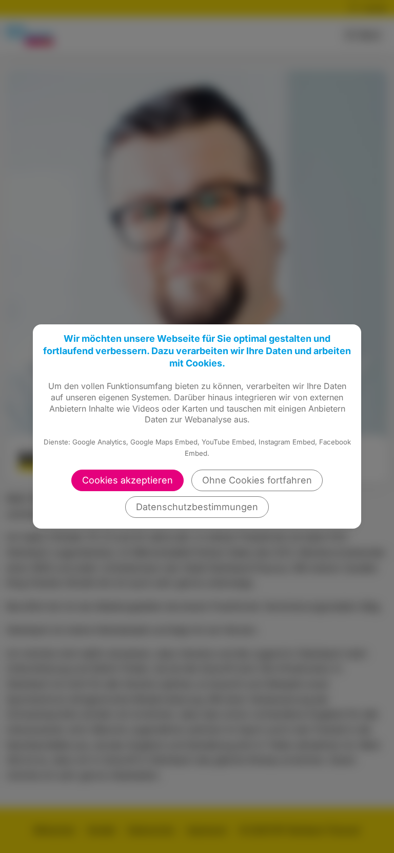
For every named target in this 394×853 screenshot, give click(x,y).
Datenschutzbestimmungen (197, 506)
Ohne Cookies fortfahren (257, 480)
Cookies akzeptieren (127, 480)
